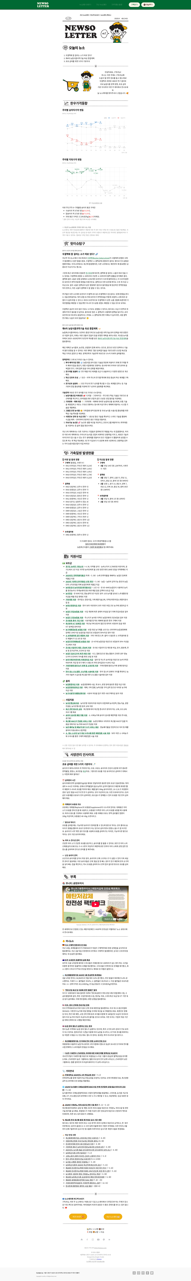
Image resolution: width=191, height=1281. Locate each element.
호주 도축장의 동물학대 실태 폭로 (77, 960)
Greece (99, 1259)
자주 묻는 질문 (117, 5)
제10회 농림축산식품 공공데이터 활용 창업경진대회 (85, 1177)
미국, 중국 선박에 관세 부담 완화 (77, 1005)
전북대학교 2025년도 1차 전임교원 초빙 (80, 1075)
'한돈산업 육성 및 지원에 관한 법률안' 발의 (81, 990)
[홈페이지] (81, 1239)
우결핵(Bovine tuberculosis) (98, 258)
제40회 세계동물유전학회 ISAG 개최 (79, 1180)
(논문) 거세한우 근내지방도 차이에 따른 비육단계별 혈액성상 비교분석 (91, 1053)
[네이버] (109, 1239)
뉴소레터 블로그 (106, 15)
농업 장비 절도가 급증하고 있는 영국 (78, 1026)
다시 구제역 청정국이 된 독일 (76, 945)
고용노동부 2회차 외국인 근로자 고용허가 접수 (83, 1156)
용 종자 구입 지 (76, 620)
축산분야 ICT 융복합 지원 (75, 623)
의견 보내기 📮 (78, 1216)
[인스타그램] (92, 1239)
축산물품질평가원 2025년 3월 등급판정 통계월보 (83, 975)
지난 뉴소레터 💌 (113, 1216)
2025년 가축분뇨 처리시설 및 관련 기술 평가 (81, 1104)
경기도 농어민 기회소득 (74, 566)
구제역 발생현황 (95, 547)
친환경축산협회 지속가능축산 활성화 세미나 (82, 1141)
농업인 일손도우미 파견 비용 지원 (78, 653)
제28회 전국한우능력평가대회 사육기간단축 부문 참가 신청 (88, 1171)
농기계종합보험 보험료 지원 (76, 629)
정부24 (126, 745)
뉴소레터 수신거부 (91, 1261)
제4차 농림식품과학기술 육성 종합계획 (112, 338)
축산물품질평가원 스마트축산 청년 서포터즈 (82, 1138)
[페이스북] (87, 1239)
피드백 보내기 (94, 15)
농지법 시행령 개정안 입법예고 (77, 1162)
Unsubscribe (101, 1261)
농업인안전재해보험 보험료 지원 (78, 641)
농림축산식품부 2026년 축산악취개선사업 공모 (83, 1165)
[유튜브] (98, 1239)
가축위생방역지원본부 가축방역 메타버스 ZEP (83, 1183)
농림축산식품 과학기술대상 (76, 1153)
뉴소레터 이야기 (85, 5)
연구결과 (89, 273)
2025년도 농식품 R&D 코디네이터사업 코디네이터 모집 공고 (88, 1150)
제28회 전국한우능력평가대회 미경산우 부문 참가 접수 (86, 1168)
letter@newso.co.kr (100, 1248)
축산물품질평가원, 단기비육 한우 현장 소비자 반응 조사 (85, 1041)
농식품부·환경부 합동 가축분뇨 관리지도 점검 (83, 1174)
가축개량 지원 (71, 599)
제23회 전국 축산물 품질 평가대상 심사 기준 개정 (83, 1119)
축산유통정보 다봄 (97, 203)
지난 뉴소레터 (101, 5)
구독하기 (134, 5)
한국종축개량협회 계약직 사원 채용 (79, 1186)
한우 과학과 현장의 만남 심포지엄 (78, 1159)
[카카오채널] (103, 1239)
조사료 (68, 620)
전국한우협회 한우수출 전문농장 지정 (80, 1144)
